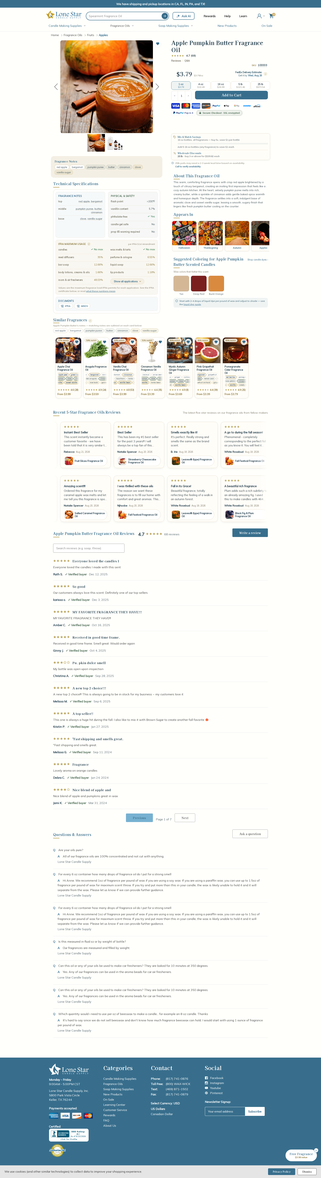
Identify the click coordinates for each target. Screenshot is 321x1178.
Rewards (210, 16)
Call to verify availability (188, 166)
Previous (56, 86)
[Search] (165, 16)
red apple (62, 167)
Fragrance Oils (120, 26)
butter (111, 167)
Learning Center (114, 1105)
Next (157, 86)
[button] (158, 44)
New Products (227, 26)
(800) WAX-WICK (178, 1084)
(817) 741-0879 (177, 1094)
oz (201, 75)
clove (138, 167)
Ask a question (250, 834)
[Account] (261, 16)
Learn (243, 16)
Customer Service (115, 1110)
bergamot (77, 167)
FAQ (106, 1120)
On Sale (267, 26)
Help (227, 16)
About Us (109, 1125)
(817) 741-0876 (177, 1079)
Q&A (187, 60)
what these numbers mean (100, 291)
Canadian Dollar (162, 1114)
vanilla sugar (64, 172)
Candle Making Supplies (65, 26)
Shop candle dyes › (257, 259)
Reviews (176, 60)
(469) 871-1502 (177, 1089)
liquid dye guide (192, 304)
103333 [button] (262, 65)
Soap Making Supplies (173, 26)
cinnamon (124, 167)
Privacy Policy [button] (282, 1171)
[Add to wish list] (77, 342)
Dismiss (307, 1171)
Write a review (250, 532)
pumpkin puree (95, 167)
